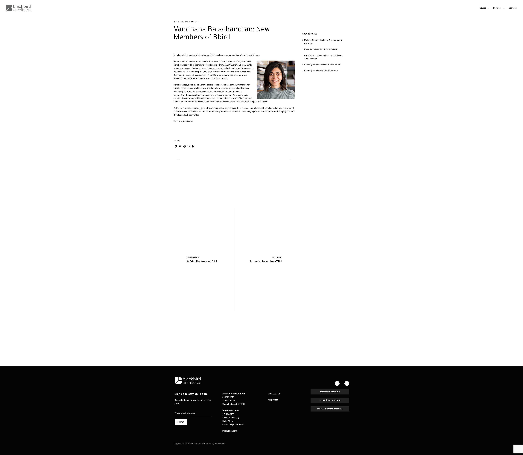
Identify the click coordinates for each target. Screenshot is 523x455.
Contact (513, 8)
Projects (497, 8)
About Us (195, 22)
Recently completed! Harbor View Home (322, 64)
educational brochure (330, 400)
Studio (483, 8)
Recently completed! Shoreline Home (321, 70)
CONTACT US (274, 394)
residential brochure (330, 392)
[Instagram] (337, 383)
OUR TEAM (273, 400)
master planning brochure (330, 409)
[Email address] (193, 411)
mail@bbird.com (229, 431)
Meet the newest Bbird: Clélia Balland (320, 49)
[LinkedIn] (346, 383)
